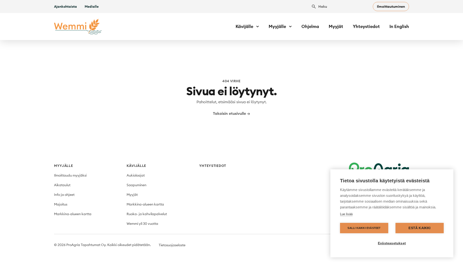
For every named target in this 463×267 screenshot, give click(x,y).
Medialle (92, 6)
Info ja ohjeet (64, 194)
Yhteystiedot (366, 26)
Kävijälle (136, 166)
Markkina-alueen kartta (72, 214)
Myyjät (336, 26)
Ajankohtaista (65, 6)
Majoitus (60, 204)
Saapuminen (136, 185)
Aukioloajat (136, 175)
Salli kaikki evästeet (364, 227)
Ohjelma (310, 26)
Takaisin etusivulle (231, 113)
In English (399, 26)
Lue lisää (346, 214)
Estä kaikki (419, 228)
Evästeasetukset (392, 243)
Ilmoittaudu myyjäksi (70, 175)
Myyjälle (63, 166)
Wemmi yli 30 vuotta (142, 223)
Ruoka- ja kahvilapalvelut (147, 214)
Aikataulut (62, 185)
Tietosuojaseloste (172, 245)
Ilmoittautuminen (391, 6)
